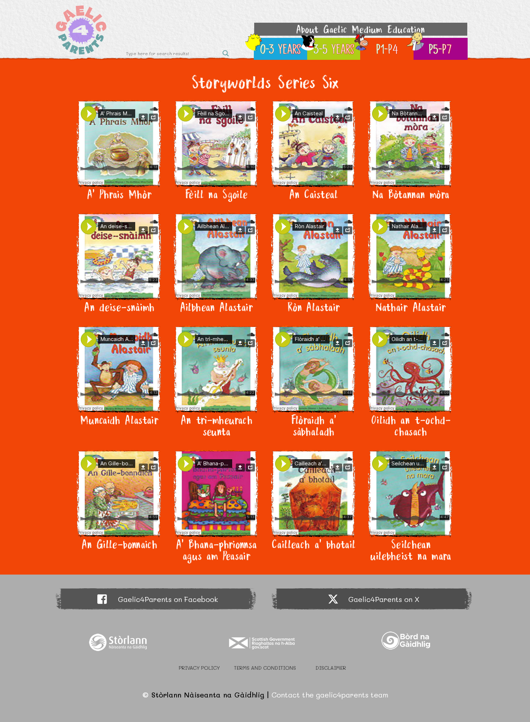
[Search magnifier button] (226, 53)
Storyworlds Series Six (265, 82)
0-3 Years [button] (280, 48)
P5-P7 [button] (440, 48)
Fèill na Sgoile (216, 194)
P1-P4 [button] (387, 48)
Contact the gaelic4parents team (329, 694)
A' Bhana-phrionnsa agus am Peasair (216, 550)
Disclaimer (330, 667)
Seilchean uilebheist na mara (410, 550)
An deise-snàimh (119, 307)
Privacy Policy (199, 667)
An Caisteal (313, 194)
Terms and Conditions (265, 667)
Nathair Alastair (410, 307)
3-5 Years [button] (334, 48)
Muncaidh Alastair (119, 420)
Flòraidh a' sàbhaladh (313, 425)
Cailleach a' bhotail (313, 544)
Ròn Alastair (313, 307)
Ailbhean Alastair (216, 307)
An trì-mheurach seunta (216, 425)
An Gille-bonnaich (119, 544)
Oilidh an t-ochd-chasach (410, 425)
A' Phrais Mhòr (119, 194)
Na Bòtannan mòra (411, 194)
